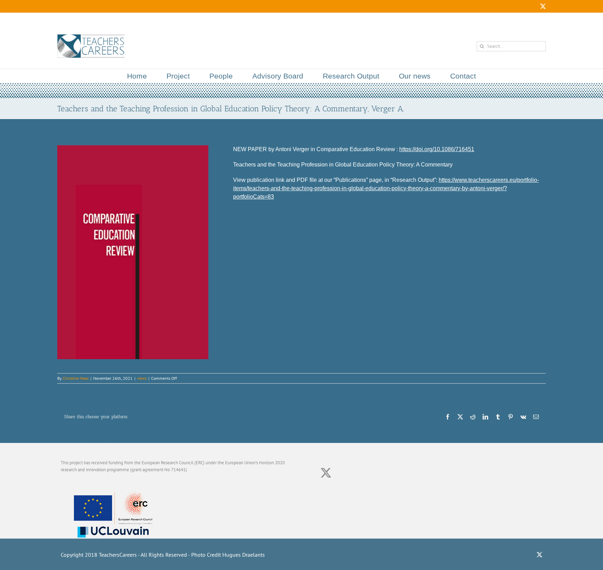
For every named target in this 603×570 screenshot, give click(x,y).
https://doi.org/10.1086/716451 (436, 149)
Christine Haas (76, 378)
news (142, 378)
